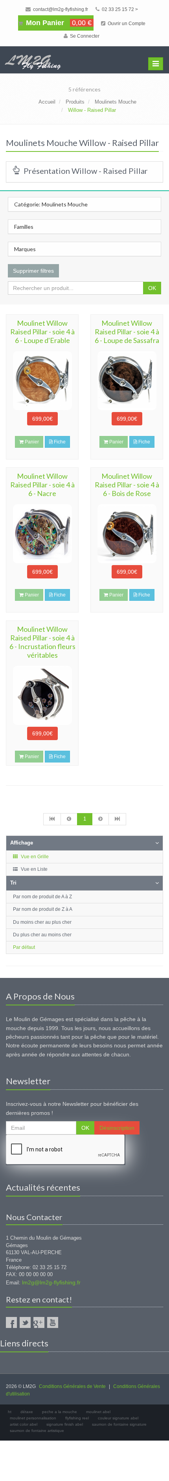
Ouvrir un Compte (126, 23)
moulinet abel (98, 1412)
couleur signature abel (118, 1418)
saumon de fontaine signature (119, 1424)
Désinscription (116, 1128)
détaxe (26, 1412)
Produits (75, 102)
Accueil (47, 102)
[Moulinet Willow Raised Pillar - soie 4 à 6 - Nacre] (42, 533)
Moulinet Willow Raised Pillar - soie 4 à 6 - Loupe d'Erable (42, 332)
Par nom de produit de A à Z (42, 896)
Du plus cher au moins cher (42, 934)
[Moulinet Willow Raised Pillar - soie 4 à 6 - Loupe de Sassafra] (127, 380)
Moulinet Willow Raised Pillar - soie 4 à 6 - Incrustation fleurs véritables (42, 642)
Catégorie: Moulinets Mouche (51, 204)
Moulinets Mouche (115, 102)
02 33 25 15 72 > (119, 9)
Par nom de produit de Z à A (42, 909)
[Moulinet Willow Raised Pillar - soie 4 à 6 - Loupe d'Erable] (42, 380)
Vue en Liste (34, 869)
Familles (23, 226)
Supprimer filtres (33, 271)
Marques (25, 249)
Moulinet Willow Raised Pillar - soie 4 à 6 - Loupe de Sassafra (127, 332)
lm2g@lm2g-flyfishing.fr (51, 1282)
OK (152, 288)
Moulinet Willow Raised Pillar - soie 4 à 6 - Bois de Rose (127, 485)
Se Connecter (84, 36)
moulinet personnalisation (33, 1418)
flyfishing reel (77, 1418)
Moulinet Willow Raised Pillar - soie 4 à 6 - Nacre (42, 485)
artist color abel (23, 1424)
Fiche (59, 442)
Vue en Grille (34, 856)
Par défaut (24, 947)
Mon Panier (58, 23)
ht (9, 1412)
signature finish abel (64, 1424)
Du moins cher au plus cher (42, 922)
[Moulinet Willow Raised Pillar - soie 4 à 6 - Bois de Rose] (127, 533)
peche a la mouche (59, 1412)
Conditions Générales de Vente (72, 1386)
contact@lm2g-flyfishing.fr (60, 9)
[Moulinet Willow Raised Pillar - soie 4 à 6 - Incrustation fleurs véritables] (42, 695)
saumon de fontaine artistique (37, 1430)
